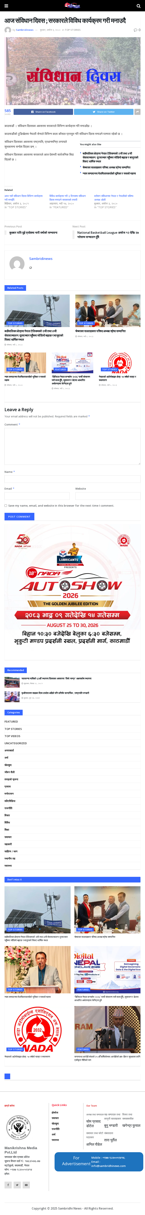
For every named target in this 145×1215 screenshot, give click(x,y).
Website (80, 488)
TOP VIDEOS (12, 736)
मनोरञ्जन (9, 793)
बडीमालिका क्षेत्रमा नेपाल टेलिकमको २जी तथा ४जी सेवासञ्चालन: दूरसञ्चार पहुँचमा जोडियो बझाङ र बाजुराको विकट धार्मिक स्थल (110, 157)
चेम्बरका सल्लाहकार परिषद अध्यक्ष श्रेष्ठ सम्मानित (106, 167)
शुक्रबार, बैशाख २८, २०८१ (33, 683)
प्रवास (8, 786)
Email (10, 488)
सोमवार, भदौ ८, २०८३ (14, 344)
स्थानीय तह (10, 858)
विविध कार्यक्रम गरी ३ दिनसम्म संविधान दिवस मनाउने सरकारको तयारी (67, 197)
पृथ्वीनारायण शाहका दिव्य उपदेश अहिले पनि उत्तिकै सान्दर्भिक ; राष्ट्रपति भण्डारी (55, 693)
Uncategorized (16, 743)
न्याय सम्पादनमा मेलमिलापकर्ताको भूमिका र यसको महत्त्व (109, 173)
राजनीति (8, 808)
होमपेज (55, 1112)
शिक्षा (7, 829)
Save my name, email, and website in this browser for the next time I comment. (61, 505)
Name (10, 472)
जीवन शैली (10, 772)
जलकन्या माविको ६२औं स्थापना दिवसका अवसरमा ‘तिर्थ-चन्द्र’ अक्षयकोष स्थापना (56, 678)
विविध (7, 822)
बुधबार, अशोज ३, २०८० (50, 29)
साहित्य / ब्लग (11, 851)
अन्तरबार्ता (9, 750)
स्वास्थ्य (8, 865)
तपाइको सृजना (11, 779)
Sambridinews (24, 29)
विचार (7, 815)
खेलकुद (8, 765)
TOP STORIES (73, 29)
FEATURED (60, 369)
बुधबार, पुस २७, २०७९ (31, 698)
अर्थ (6, 757)
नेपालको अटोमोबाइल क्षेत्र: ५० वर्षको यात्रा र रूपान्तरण (27, 1056)
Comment (12, 424)
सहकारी (8, 844)
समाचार (8, 837)
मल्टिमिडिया (10, 801)
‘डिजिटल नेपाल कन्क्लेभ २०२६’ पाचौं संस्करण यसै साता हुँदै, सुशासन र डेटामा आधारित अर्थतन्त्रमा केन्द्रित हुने (71, 380)
